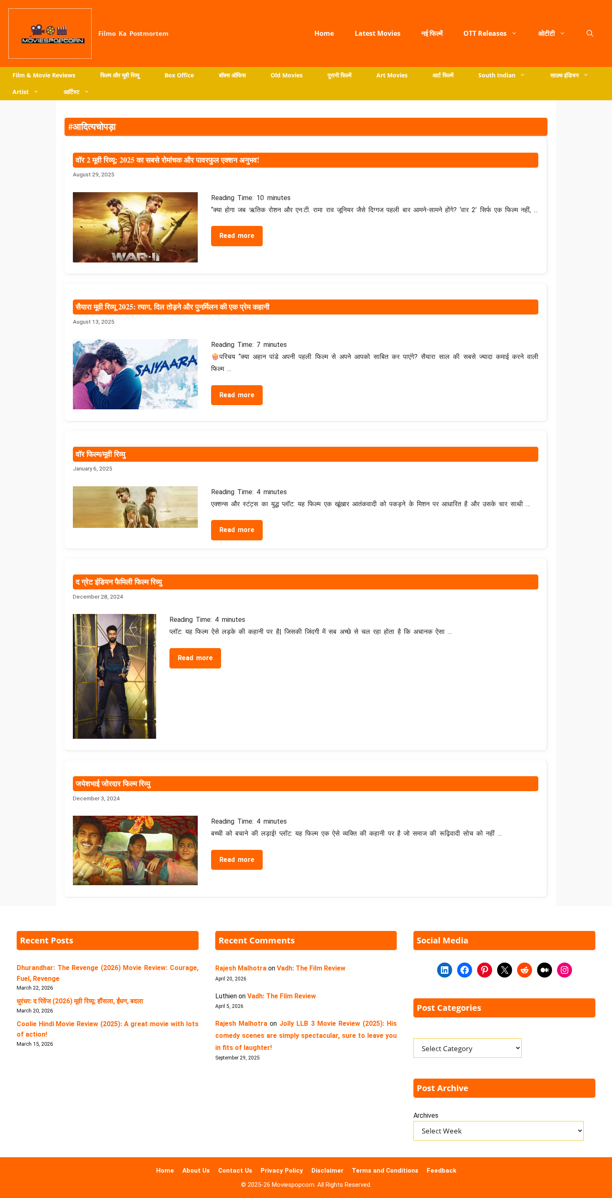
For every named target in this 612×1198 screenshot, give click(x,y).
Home (324, 33)
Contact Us (235, 1170)
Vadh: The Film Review (311, 968)
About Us (196, 1170)
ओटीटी (546, 33)
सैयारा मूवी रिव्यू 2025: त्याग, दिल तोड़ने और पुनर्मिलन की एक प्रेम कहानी (172, 306)
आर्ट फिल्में (443, 75)
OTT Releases (485, 33)
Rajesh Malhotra (240, 968)
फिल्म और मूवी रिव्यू (119, 75)
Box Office (179, 75)
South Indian (496, 75)
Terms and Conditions (385, 1170)
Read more (236, 236)
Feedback (441, 1170)
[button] (590, 33)
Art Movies (392, 75)
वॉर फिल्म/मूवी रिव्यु (100, 453)
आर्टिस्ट (72, 92)
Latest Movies (378, 33)
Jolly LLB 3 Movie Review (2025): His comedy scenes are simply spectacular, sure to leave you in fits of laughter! (306, 1035)
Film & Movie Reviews (43, 75)
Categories (426, 1034)
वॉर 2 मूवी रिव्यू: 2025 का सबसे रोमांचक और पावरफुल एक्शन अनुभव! (167, 159)
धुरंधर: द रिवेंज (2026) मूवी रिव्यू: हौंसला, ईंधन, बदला (80, 1001)
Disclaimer (327, 1170)
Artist (20, 92)
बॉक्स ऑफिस (232, 75)
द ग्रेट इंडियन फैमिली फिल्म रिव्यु (119, 581)
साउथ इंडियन (564, 75)
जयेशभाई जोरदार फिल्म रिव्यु (113, 783)
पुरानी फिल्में (339, 75)
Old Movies (287, 75)
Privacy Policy (282, 1170)
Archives (425, 1115)
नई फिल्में (432, 33)
